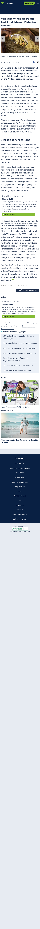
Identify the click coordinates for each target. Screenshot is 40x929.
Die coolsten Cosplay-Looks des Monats (18, 365)
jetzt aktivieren (10, 215)
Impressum (20, 473)
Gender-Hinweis (20, 496)
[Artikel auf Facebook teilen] (34, 62)
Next (37, 39)
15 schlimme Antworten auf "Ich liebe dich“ (20, 348)
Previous (3, 39)
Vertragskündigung (20, 514)
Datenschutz (20, 477)
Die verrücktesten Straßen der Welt (17, 370)
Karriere (20, 510)
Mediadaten (20, 505)
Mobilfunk (29, 3)
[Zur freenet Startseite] (7, 3)
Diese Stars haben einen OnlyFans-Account (20, 343)
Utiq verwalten (20, 487)
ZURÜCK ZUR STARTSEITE (27, 290)
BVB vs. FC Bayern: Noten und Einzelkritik (19, 353)
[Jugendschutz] (20, 529)
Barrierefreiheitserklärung (20, 468)
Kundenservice (20, 463)
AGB (20, 491)
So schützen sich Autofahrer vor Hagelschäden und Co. (15, 359)
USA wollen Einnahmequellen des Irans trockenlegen (18, 337)
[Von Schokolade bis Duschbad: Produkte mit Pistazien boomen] (20, 41)
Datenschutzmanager (20, 482)
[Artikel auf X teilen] (38, 62)
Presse (20, 501)
